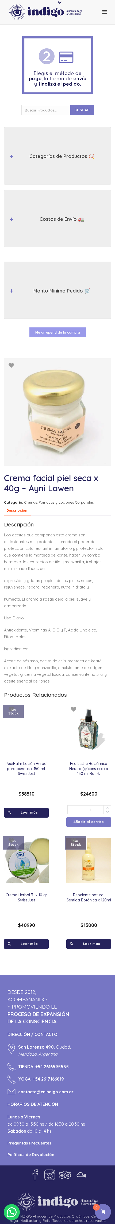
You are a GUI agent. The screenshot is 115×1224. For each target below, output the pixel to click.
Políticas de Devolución (30, 1154)
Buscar (82, 110)
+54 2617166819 (48, 1079)
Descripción (16, 510)
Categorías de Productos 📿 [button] (61, 156)
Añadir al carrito (89, 822)
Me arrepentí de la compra (57, 332)
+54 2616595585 (52, 1066)
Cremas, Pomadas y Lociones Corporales (59, 502)
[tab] (17, 511)
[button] (12, 1212)
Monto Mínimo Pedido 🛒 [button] (61, 291)
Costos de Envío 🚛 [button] (62, 219)
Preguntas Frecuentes (29, 1143)
